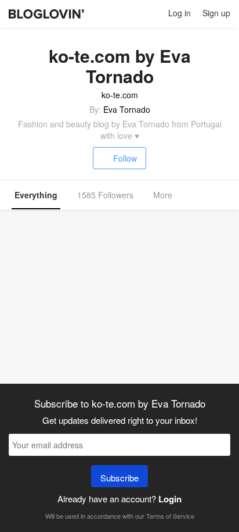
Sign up (216, 13)
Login (170, 498)
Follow (125, 158)
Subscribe (119, 478)
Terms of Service (170, 515)
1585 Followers (105, 195)
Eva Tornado (126, 109)
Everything (36, 195)
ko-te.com (120, 95)
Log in (179, 13)
